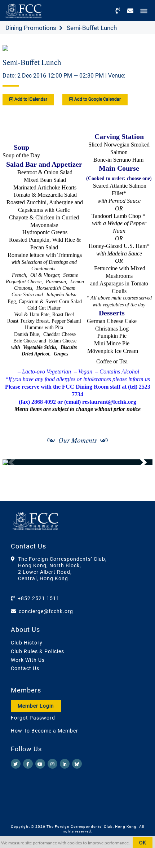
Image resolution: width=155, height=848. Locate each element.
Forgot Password (33, 718)
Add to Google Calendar (97, 99)
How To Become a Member (44, 731)
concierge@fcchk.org (46, 611)
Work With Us (28, 660)
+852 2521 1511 (38, 598)
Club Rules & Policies (37, 651)
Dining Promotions (30, 27)
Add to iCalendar (30, 99)
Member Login (36, 706)
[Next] (139, 462)
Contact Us (25, 668)
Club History (27, 643)
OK (142, 842)
